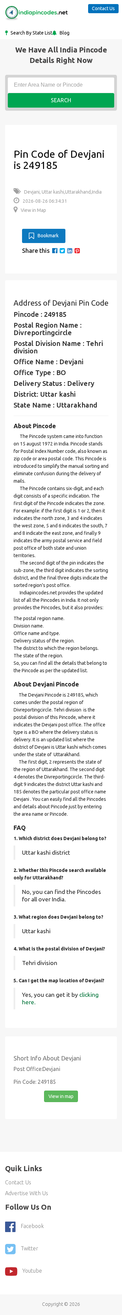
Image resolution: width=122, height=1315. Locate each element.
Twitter (29, 1249)
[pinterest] (77, 250)
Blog (64, 33)
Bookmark (48, 235)
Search (61, 100)
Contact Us (103, 8)
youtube (32, 1271)
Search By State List (30, 33)
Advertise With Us (26, 1193)
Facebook (32, 1226)
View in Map (33, 210)
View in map (61, 1096)
